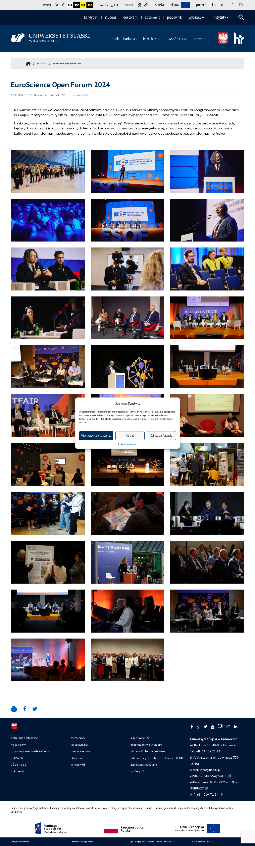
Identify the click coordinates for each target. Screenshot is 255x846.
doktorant (130, 17)
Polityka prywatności (20, 841)
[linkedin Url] (235, 727)
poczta (201, 4)
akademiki (76, 758)
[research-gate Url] (228, 727)
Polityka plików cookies (127, 443)
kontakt (218, 4)
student (110, 17)
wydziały (195, 17)
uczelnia (200, 38)
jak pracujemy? (79, 744)
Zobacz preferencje (161, 435)
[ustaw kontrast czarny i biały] (70, 5)
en (241, 5)
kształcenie (151, 38)
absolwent (152, 17)
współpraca (177, 38)
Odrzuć (130, 435)
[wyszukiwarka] (241, 17)
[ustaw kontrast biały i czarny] (76, 5)
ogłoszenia (17, 771)
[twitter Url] (205, 727)
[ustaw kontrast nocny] (63, 5)
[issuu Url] (220, 727)
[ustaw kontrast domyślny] (57, 5)
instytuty (219, 17)
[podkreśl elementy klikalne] (146, 5)
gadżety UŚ (137, 771)
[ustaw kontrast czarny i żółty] (83, 5)
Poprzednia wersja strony (82, 841)
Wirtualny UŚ (78, 764)
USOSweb (17, 758)
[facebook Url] (192, 727)
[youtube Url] (212, 727)
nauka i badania (123, 38)
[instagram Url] (198, 727)
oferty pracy (78, 738)
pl (233, 5)
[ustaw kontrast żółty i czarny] (89, 5)
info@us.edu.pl (210, 770)
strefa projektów (167, 4)
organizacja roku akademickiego (30, 751)
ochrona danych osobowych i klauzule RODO (156, 758)
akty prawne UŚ (139, 738)
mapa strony (18, 744)
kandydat (91, 17)
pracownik (174, 17)
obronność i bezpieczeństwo (147, 751)
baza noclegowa (80, 751)
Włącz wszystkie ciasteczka (96, 435)
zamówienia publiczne (143, 764)
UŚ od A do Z (18, 764)
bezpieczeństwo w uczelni (146, 744)
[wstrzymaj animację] (139, 5)
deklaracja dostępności (24, 738)
